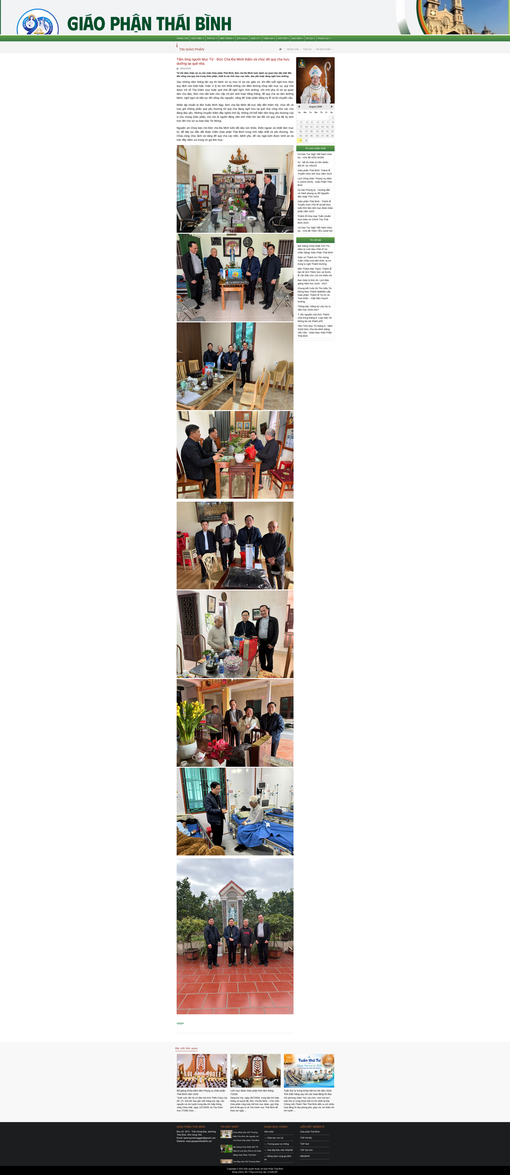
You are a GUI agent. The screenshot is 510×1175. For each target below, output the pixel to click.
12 (317, 127)
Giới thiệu (196, 38)
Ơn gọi (309, 38)
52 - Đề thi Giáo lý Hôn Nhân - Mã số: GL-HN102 (314, 164)
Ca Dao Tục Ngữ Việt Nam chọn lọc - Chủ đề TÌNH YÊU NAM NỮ (315, 229)
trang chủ (293, 49)
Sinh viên (296, 38)
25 (311, 136)
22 (332, 131)
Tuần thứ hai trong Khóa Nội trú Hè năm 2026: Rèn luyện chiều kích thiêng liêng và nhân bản (201, 1092)
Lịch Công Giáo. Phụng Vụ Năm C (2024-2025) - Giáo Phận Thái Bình (315, 182)
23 (300, 136)
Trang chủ (183, 38)
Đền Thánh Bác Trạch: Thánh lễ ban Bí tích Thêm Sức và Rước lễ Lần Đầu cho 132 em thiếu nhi (315, 272)
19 (317, 131)
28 (327, 136)
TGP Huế (304, 1144)
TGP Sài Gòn (306, 1150)
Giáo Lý (255, 38)
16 (300, 131)
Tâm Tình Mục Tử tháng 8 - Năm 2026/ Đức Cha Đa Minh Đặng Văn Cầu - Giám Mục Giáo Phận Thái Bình (315, 331)
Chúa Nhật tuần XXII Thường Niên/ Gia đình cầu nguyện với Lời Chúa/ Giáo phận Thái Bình (246, 1136)
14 (327, 127)
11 (311, 127)
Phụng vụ (323, 38)
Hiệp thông (226, 38)
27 (322, 136)
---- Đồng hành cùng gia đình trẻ (277, 1158)
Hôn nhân (269, 1132)
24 (306, 136)
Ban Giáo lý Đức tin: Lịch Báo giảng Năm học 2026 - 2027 (313, 282)
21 (327, 131)
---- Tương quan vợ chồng (276, 1144)
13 (322, 127)
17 (306, 131)
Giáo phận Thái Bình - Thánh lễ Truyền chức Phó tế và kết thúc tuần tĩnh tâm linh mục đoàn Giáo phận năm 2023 (315, 206)
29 (332, 136)
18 (311, 131)
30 (300, 140)
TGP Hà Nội (306, 1138)
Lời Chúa (241, 38)
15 (332, 127)
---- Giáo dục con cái (273, 1138)
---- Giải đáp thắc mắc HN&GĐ (278, 1150)
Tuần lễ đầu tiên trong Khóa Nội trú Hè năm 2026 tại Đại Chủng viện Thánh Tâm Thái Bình (308, 1092)
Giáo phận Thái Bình (310, 1132)
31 (306, 140)
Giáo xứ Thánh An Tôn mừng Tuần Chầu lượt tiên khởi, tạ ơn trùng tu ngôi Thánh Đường (314, 260)
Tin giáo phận (323, 49)
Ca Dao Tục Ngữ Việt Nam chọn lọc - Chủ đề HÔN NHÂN (315, 156)
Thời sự (211, 38)
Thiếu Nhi (268, 38)
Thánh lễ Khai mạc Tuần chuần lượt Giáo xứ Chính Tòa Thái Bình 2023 (314, 219)
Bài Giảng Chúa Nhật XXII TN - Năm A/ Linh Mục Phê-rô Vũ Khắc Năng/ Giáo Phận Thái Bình (315, 249)
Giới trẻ (282, 38)
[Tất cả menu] (177, 44)
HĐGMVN (305, 1156)
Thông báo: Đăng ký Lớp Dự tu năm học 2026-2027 (314, 308)
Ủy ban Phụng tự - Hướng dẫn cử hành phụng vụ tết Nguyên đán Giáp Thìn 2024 (314, 193)
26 (317, 136)
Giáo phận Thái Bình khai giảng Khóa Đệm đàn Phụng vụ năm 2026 (255, 1092)
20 (322, 131)
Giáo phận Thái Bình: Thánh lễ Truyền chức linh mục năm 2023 (315, 172)
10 (306, 127)
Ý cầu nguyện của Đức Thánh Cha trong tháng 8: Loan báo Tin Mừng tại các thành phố (315, 317)
